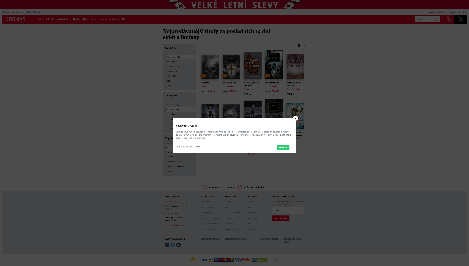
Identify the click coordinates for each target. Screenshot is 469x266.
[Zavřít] (295, 118)
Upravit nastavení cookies (188, 146)
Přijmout (283, 147)
